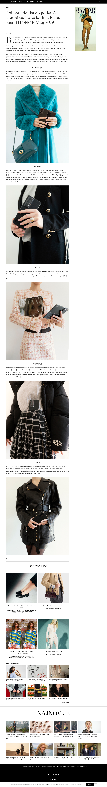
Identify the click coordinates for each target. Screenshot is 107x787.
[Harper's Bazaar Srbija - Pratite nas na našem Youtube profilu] (58, 774)
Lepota (26, 1)
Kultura (32, 1)
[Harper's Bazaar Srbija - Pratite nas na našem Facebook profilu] (48, 774)
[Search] (99, 2)
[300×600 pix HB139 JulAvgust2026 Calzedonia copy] (85, 29)
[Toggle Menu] (8, 1)
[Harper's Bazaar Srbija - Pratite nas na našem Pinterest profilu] (53, 774)
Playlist (40, 1)
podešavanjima (78, 784)
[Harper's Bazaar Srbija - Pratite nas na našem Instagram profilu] (56, 774)
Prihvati (89, 784)
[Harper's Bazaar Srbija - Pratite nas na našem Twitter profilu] (51, 774)
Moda (20, 1)
